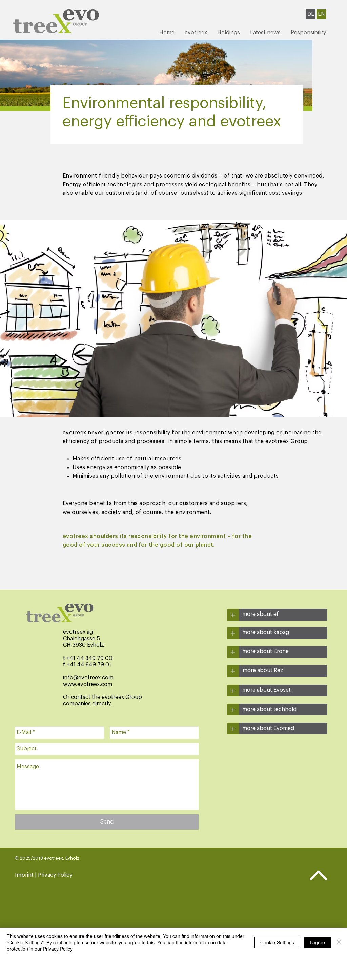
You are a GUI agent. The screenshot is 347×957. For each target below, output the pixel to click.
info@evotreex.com (88, 677)
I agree (317, 942)
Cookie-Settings (277, 942)
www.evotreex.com (87, 684)
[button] (196, 32)
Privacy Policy (58, 948)
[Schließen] (339, 942)
